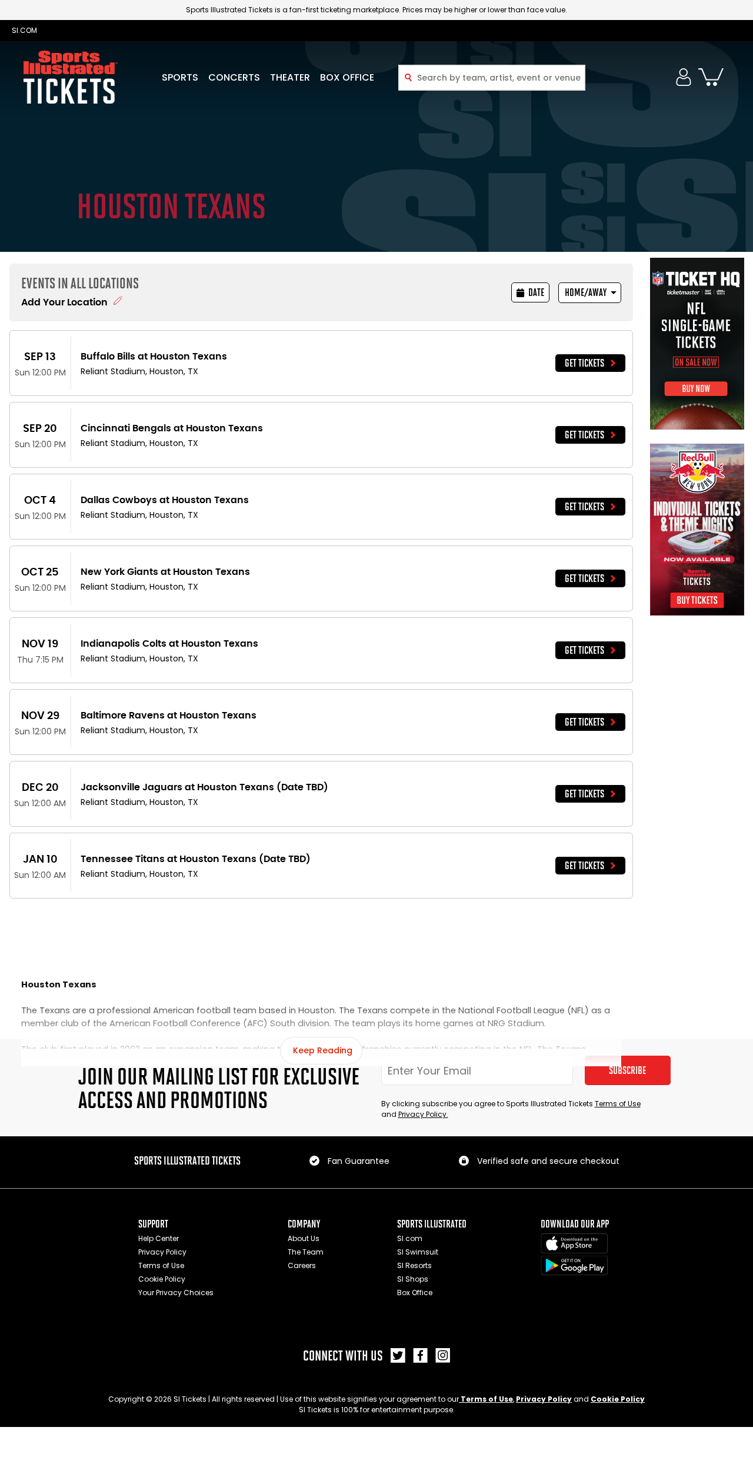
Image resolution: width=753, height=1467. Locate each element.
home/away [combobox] (586, 292)
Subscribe (627, 1070)
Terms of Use (618, 1104)
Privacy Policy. (423, 1114)
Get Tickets (584, 363)
